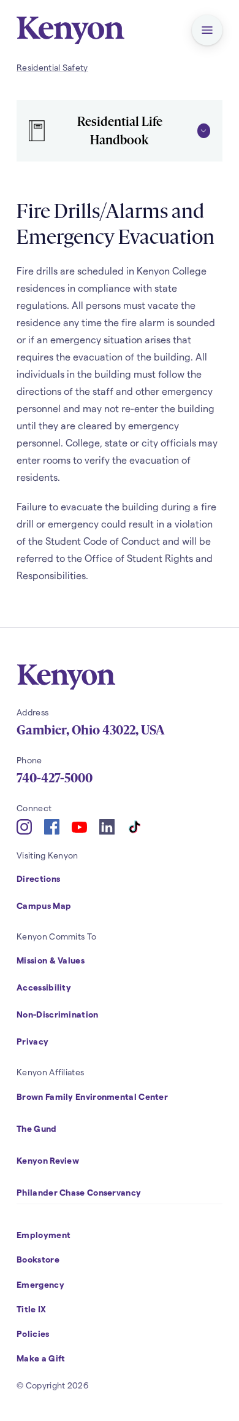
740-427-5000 (55, 778)
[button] (207, 30)
